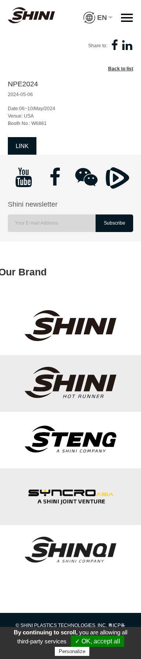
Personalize (72, 651)
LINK (22, 146)
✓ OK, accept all (97, 641)
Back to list (120, 68)
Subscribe (114, 223)
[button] (98, 12)
